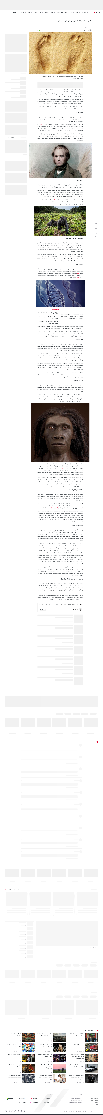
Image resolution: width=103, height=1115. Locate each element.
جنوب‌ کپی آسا (63, 468)
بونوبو (78, 277)
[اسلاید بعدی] (3, 149)
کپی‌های (41, 124)
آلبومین (53, 200)
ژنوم (78, 273)
